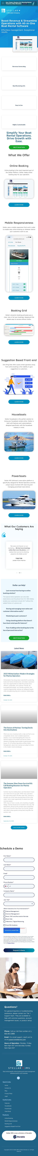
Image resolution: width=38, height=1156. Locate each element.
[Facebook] (18, 1078)
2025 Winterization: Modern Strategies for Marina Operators (19, 675)
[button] (37, 11)
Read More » (7, 695)
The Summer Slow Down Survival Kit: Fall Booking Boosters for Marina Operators (18, 785)
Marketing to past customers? (16, 616)
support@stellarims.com (17, 1039)
